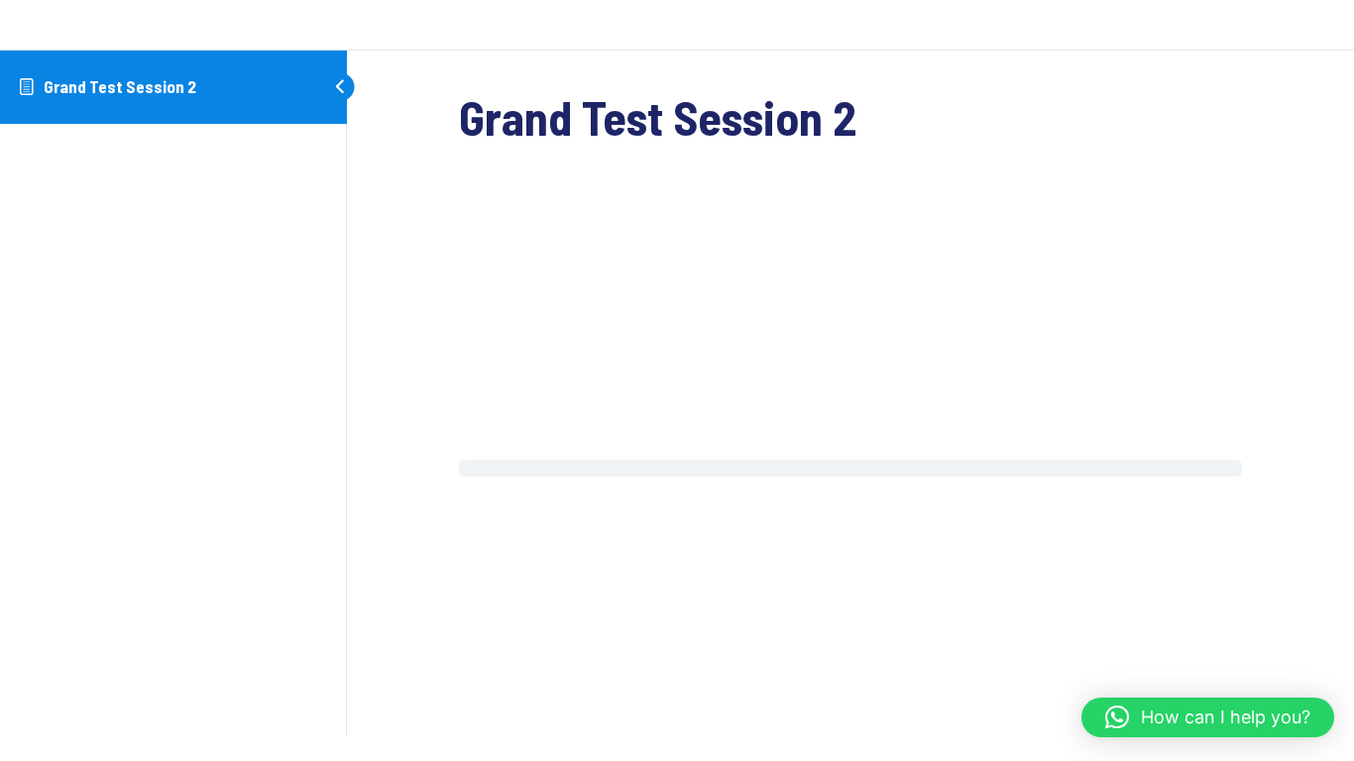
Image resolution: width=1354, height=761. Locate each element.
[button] (1207, 717)
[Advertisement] (850, 313)
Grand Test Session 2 (120, 86)
